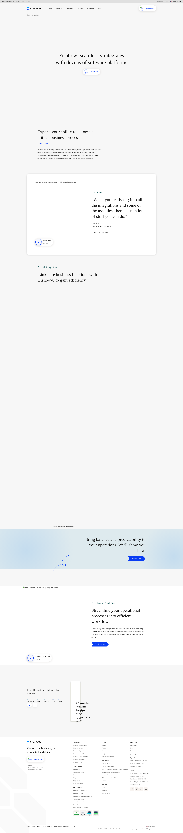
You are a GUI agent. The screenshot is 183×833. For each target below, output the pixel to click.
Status (28, 826)
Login (166, 1)
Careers (104, 780)
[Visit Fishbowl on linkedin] (141, 789)
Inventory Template (107, 775)
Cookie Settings (57, 826)
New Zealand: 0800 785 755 (138, 766)
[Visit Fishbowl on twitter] (137, 789)
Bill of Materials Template (109, 778)
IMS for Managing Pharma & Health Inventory (115, 769)
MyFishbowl (160, 1)
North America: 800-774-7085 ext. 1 (140, 773)
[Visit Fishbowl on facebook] (132, 789)
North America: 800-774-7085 (138, 760)
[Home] (35, 8)
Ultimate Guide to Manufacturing (111, 772)
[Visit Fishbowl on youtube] (146, 789)
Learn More (24, 27)
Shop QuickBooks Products (80, 807)
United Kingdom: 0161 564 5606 (139, 782)
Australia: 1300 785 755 (137, 763)
